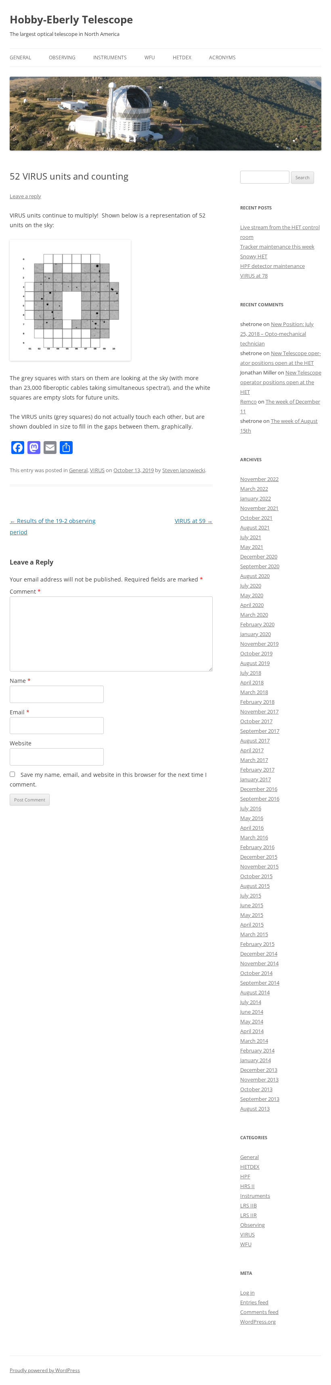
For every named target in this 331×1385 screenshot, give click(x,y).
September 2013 (259, 1099)
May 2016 (251, 818)
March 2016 (254, 837)
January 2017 (255, 779)
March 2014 (254, 1040)
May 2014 (251, 1021)
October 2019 (256, 653)
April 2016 (252, 827)
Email (19, 712)
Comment (25, 591)
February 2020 (257, 624)
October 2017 (256, 721)
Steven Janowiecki (183, 470)
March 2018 (254, 692)
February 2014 (257, 1050)
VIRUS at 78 (254, 275)
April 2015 (252, 924)
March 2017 (254, 760)
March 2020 (254, 614)
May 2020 (251, 595)
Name (20, 680)
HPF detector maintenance (272, 266)
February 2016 (257, 847)
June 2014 (251, 1011)
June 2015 (251, 905)
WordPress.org (258, 1321)
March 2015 (254, 934)
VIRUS (97, 470)
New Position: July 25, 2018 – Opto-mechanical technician (277, 333)
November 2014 (259, 963)
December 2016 (258, 789)
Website (20, 743)
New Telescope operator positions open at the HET (280, 382)
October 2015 (256, 876)
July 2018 (250, 672)
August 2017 (255, 740)
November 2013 (259, 1079)
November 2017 (259, 711)
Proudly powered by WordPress (45, 1370)
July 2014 (250, 1002)
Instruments (110, 57)
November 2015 (259, 866)
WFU (150, 57)
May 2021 (251, 546)
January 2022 (255, 498)
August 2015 (255, 885)
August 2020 (255, 576)
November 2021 (259, 508)
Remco (248, 401)
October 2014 (256, 973)
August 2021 (255, 527)
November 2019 (259, 643)
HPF (245, 1176)
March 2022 (254, 488)
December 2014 (258, 953)
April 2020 (252, 605)
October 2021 (256, 517)
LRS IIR (248, 1215)
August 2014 (255, 992)
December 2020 (258, 556)
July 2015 (250, 895)
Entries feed (254, 1302)
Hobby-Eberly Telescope (71, 19)
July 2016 (250, 808)
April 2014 (252, 1031)
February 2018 (257, 701)
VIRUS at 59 (194, 521)
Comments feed (259, 1312)
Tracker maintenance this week (277, 246)
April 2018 (252, 682)
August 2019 (255, 663)
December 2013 (258, 1069)
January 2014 (255, 1060)
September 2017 (259, 730)
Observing (62, 57)
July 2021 (250, 537)
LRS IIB (248, 1205)
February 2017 (257, 769)
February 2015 (257, 944)
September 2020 (259, 566)
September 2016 (259, 798)
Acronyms (222, 57)
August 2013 (255, 1108)
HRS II (247, 1186)
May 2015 (251, 914)
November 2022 (259, 479)
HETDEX (182, 57)
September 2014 (259, 982)
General (20, 57)
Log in (247, 1292)
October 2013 (256, 1089)
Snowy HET (253, 256)
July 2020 (250, 585)
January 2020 (255, 634)
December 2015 (258, 856)
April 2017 (252, 750)
